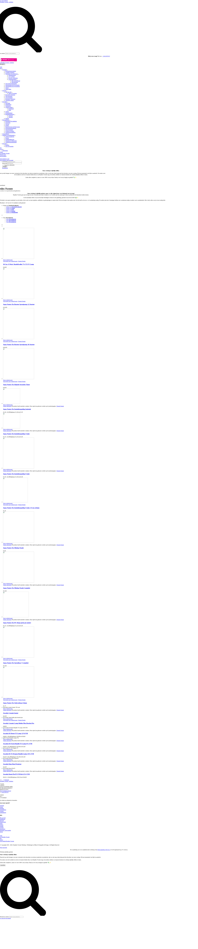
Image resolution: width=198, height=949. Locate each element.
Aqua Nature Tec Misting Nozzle (13, 548)
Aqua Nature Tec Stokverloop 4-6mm (15, 703)
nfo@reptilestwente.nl (5, 791)
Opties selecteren (7, 406)
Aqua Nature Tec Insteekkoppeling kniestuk (17, 409)
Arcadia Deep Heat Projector (12, 764)
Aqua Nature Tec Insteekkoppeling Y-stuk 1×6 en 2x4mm (21, 508)
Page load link (3, 847)
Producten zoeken (4, 916)
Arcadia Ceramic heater (10, 713)
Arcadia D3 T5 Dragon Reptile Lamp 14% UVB (18, 754)
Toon (11, 219)
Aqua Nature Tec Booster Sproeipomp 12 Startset (18, 304)
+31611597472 (106, 56)
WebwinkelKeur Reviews (103, 849)
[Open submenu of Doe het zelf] (12, 92)
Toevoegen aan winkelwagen (10, 261)
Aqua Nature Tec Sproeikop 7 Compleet (15, 663)
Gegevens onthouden (9, 165)
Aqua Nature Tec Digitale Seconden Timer (16, 384)
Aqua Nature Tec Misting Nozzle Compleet (16, 588)
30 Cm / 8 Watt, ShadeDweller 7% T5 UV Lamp (18, 264)
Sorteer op (14, 207)
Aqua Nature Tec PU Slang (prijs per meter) (17, 623)
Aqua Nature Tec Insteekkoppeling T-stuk (16, 434)
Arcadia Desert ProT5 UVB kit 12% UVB (16, 774)
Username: (5, 161)
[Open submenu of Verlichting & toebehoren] (18, 74)
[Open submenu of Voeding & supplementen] (15, 135)
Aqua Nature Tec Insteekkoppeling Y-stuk (16, 474)
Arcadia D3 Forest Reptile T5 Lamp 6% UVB (17, 743)
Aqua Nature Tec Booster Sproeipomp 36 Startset (18, 344)
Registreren (5, 168)
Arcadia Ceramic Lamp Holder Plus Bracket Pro (18, 723)
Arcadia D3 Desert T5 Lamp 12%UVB (15, 733)
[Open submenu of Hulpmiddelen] (9, 120)
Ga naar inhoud (4, 0)
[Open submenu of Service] (3, 149)
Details (20, 261)
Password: (4, 163)
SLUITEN (3, 865)
